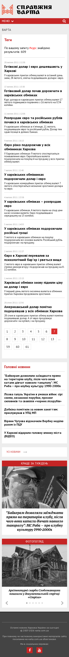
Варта (6, 30)
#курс (33, 48)
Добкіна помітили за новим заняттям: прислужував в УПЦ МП (31, 411)
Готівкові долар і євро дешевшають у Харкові (33, 68)
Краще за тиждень (34, 463)
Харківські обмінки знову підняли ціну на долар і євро (33, 284)
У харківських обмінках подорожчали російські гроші (33, 230)
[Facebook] (30, 650)
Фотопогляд (34, 541)
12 (43, 339)
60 (17, 347)
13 (52, 339)
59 (8, 347)
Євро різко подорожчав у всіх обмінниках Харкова (27, 147)
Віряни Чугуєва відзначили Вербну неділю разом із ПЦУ (33, 422)
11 (33, 339)
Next (62, 603)
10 (23, 339)
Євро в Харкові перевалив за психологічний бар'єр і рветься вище (33, 257)
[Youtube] (39, 650)
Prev (7, 603)
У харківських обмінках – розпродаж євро (32, 203)
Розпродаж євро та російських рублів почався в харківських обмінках (33, 120)
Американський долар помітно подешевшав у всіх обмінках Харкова (33, 309)
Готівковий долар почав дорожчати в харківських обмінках (33, 93)
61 (27, 347)
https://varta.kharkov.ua (27, 11)
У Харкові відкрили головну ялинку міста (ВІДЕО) (32, 434)
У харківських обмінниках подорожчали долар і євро (25, 176)
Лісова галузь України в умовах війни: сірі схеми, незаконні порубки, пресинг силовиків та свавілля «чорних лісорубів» (33, 397)
